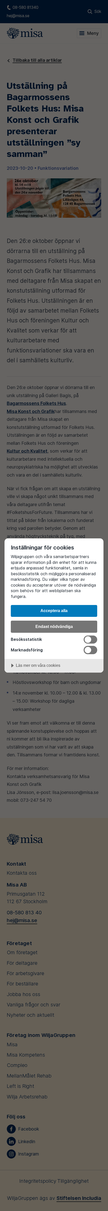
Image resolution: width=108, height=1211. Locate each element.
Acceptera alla (54, 610)
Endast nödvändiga (54, 626)
